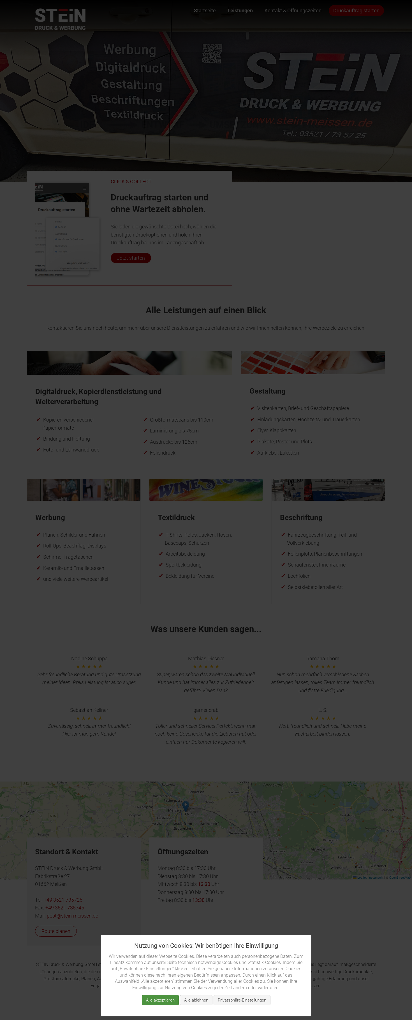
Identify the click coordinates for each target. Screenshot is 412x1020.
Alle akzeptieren (160, 1000)
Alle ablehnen (196, 1000)
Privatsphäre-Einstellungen (242, 1000)
